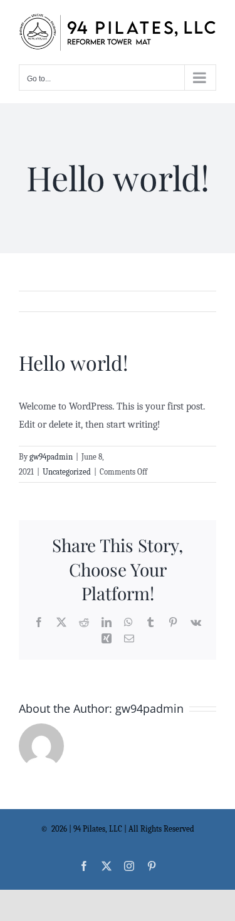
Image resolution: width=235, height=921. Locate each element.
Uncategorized (67, 471)
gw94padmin (51, 456)
